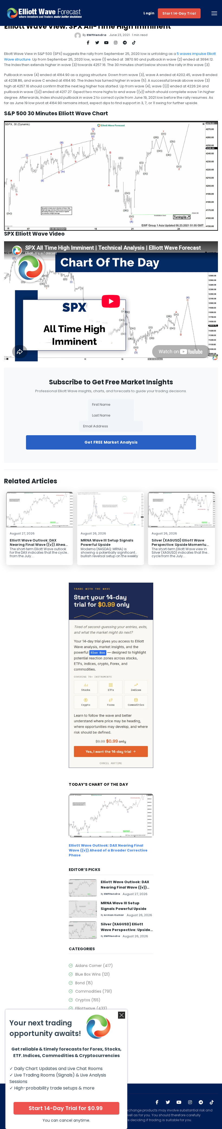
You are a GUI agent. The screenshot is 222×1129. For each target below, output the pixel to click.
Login (148, 13)
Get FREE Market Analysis (111, 442)
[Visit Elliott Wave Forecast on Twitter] (168, 1102)
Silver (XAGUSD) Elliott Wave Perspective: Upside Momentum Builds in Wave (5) (181, 544)
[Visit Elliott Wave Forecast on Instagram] (190, 1102)
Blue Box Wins (92, 974)
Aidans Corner (94, 965)
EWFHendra (96, 35)
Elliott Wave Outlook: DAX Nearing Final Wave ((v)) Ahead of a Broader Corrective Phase (39, 544)
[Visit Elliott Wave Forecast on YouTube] (179, 1102)
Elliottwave (91, 1008)
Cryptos (87, 1000)
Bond (84, 983)
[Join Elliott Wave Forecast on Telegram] (201, 1102)
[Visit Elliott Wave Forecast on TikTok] (212, 1102)
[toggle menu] (214, 13)
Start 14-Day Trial (179, 13)
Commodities (93, 991)
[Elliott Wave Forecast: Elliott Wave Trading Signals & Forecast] (44, 13)
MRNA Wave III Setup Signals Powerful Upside (107, 542)
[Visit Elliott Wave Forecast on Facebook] (157, 1102)
